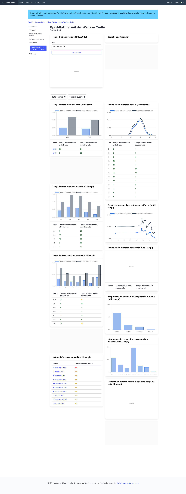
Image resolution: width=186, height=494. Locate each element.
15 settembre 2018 (59, 368)
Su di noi (29, 2)
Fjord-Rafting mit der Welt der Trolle (38, 48)
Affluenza (32, 54)
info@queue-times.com (128, 483)
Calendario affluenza (36, 39)
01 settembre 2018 (59, 391)
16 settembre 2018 (59, 380)
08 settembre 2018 (60, 387)
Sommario (33, 30)
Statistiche (33, 43)
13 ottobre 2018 (58, 372)
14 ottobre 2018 (58, 395)
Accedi (169, 2)
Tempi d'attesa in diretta (35, 35)
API (43, 2)
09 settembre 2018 (60, 384)
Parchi (21, 2)
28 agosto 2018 (58, 403)
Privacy (37, 2)
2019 (54, 153)
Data (53, 42)
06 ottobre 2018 (59, 376)
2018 (54, 149)
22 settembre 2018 (60, 399)
